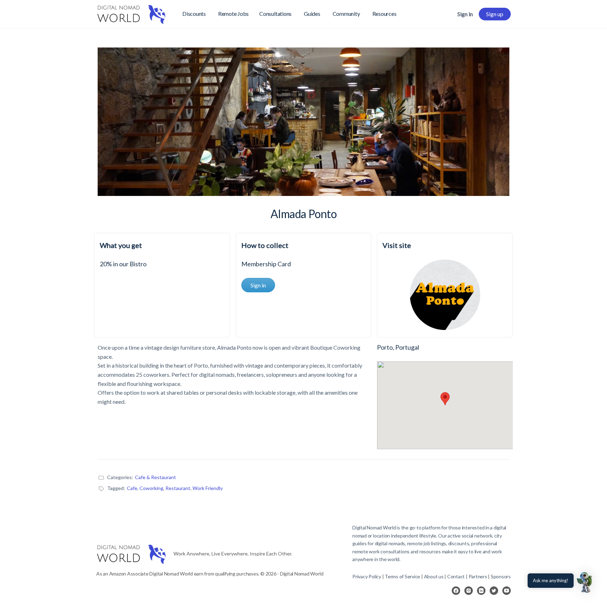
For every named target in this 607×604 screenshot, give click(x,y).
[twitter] (494, 590)
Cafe (132, 488)
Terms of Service (402, 576)
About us (434, 576)
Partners (478, 576)
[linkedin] (481, 590)
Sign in (465, 14)
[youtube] (506, 590)
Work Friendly (207, 488)
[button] (585, 582)
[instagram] (468, 590)
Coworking (151, 488)
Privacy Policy (366, 576)
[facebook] (456, 590)
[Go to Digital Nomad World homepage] (131, 13)
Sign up (494, 14)
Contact (456, 576)
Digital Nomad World (374, 527)
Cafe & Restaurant (155, 477)
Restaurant (177, 488)
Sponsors (501, 576)
